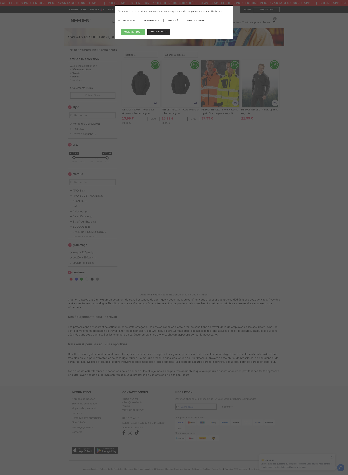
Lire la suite (216, 11)
